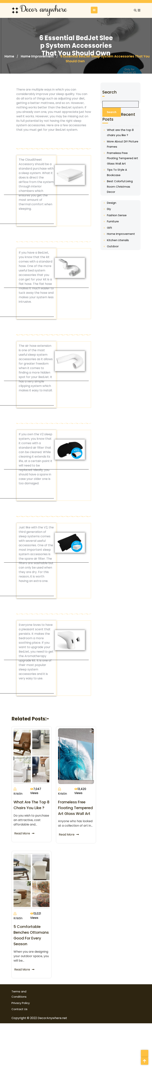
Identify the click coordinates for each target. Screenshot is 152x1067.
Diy (109, 209)
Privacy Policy (20, 1003)
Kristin (18, 793)
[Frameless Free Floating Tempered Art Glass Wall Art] (76, 756)
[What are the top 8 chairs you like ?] (31, 756)
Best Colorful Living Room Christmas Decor (120, 186)
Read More (22, 833)
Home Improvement (37, 56)
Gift (109, 228)
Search (109, 92)
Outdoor (113, 246)
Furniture (113, 221)
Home (9, 56)
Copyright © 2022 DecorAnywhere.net (39, 1018)
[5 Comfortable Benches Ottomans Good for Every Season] (31, 880)
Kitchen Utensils (118, 240)
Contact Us (19, 1009)
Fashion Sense (117, 215)
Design (111, 203)
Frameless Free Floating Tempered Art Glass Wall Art (75, 807)
